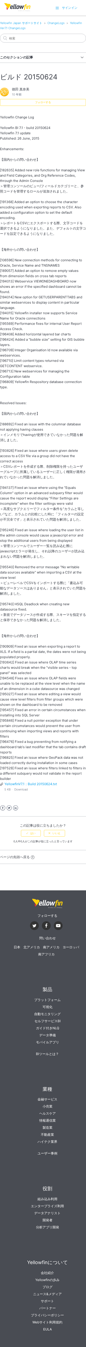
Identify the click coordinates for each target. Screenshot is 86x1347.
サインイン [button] (69, 7)
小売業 (47, 1106)
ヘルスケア (47, 1113)
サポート (47, 1301)
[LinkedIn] (46, 926)
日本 (17, 947)
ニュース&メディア (47, 1294)
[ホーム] (17, 10)
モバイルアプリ (47, 1042)
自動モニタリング (47, 1014)
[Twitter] (34, 926)
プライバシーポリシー (47, 1315)
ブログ (47, 1287)
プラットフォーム (47, 1000)
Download (21, 789)
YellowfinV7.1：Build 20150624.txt (30, 784)
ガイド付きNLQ (47, 1028)
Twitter (9, 808)
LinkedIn (15, 808)
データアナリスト (47, 1213)
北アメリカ (31, 947)
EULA (47, 1329)
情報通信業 (47, 1120)
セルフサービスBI (47, 1021)
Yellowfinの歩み (47, 1280)
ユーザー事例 (47, 1153)
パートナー (47, 1308)
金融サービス (47, 1099)
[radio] (31, 833)
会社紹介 (47, 1273)
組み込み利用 (47, 1199)
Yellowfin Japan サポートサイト (21, 23)
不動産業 (47, 1134)
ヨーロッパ (71, 947)
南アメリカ (51, 947)
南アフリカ (46, 954)
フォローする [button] (43, 102)
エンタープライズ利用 (47, 1206)
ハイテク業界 (47, 1142)
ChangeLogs (56, 23)
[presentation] (47, 904)
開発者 (47, 1220)
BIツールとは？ (47, 1054)
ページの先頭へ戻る (15, 857)
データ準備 (47, 1035)
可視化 (47, 1007)
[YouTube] (58, 926)
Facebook (3, 808)
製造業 (47, 1127)
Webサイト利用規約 (47, 1322)
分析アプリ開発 (47, 1227)
